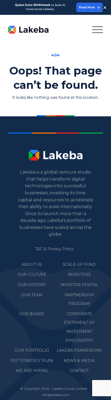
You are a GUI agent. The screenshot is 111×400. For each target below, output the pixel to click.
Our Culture (32, 274)
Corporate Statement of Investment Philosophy (79, 327)
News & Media (79, 360)
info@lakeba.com (55, 395)
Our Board (31, 313)
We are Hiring (32, 370)
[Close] (105, 7)
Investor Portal (79, 284)
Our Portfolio (32, 350)
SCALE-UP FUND (79, 264)
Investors (79, 274)
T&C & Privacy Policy (54, 248)
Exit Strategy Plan (32, 360)
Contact (79, 370)
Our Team (32, 295)
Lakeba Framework (79, 350)
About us (32, 264)
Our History (32, 284)
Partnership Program (79, 299)
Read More (87, 7)
